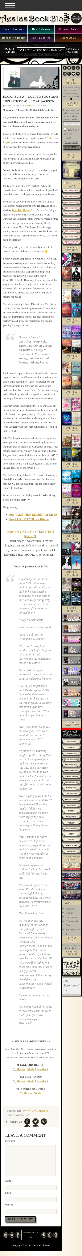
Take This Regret (21, 210)
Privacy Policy (72, 142)
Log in (69, 913)
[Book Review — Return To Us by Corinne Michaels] (71, 629)
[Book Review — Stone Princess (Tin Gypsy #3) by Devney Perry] (71, 714)
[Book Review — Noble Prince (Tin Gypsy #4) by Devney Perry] (71, 650)
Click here (66, 945)
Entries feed (72, 917)
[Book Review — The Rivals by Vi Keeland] (71, 682)
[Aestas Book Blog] (35, 23)
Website (9, 1204)
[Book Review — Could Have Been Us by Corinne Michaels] (71, 618)
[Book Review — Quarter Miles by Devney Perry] (71, 671)
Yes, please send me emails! (71, 134)
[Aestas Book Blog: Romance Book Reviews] (71, 975)
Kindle (30, 1069)
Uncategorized (40, 1110)
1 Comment (40, 105)
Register (70, 908)
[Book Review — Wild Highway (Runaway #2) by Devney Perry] (71, 693)
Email (9, 1192)
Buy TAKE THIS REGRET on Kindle (33, 514)
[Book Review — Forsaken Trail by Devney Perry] (71, 639)
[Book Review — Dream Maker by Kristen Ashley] (71, 703)
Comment (10, 1140)
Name (9, 1180)
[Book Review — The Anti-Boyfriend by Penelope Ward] (71, 661)
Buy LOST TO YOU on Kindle (29, 519)
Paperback (42, 1069)
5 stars (26, 1115)
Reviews (26, 1110)
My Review (19, 1069)
